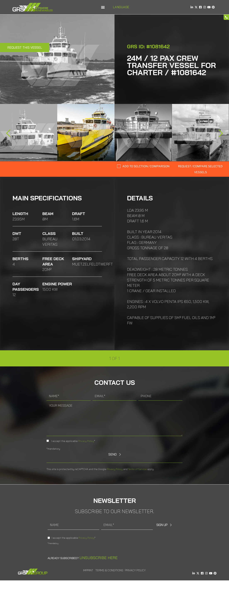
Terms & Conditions (109, 570)
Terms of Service (137, 469)
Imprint (88, 570)
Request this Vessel (24, 47)
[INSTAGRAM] (204, 7)
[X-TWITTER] (196, 7)
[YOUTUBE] (209, 7)
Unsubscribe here (98, 557)
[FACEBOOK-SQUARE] (200, 7)
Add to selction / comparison (145, 166)
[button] (103, 7)
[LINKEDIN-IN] (191, 7)
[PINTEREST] (213, 7)
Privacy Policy (86, 441)
